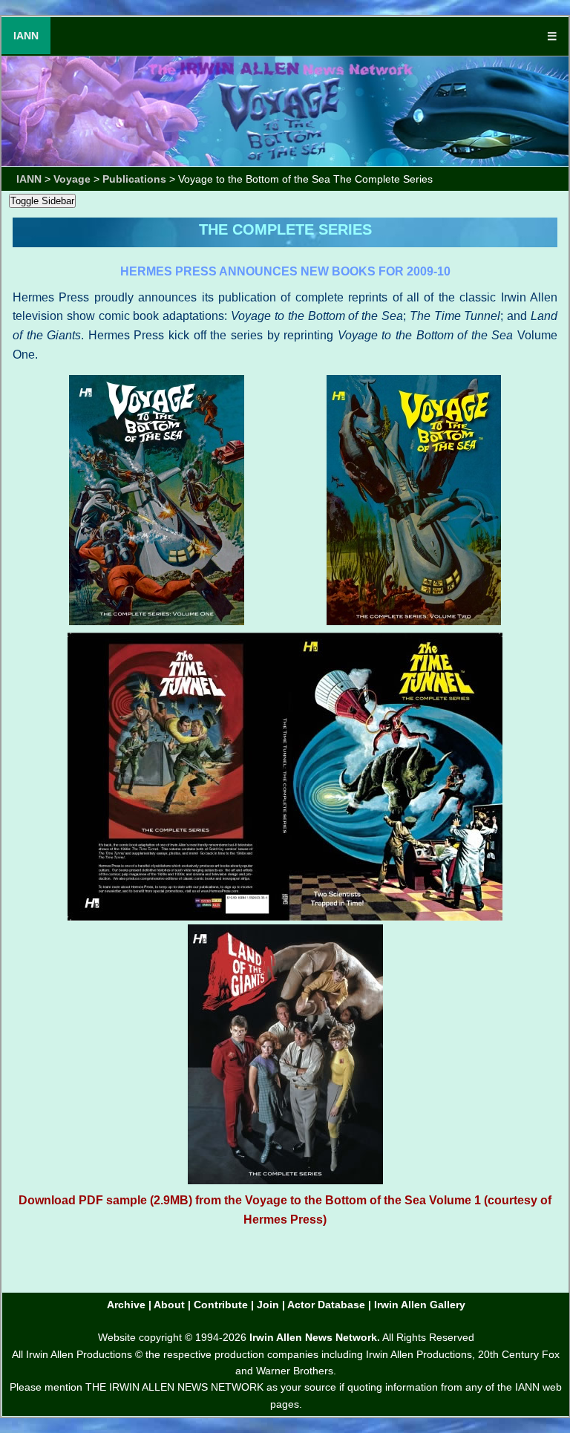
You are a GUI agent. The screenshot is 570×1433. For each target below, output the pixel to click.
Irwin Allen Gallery (419, 1304)
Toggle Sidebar (42, 200)
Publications (134, 179)
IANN (26, 36)
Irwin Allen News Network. (314, 1337)
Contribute (221, 1304)
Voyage (72, 179)
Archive (126, 1304)
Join (268, 1304)
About (169, 1304)
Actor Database (326, 1304)
